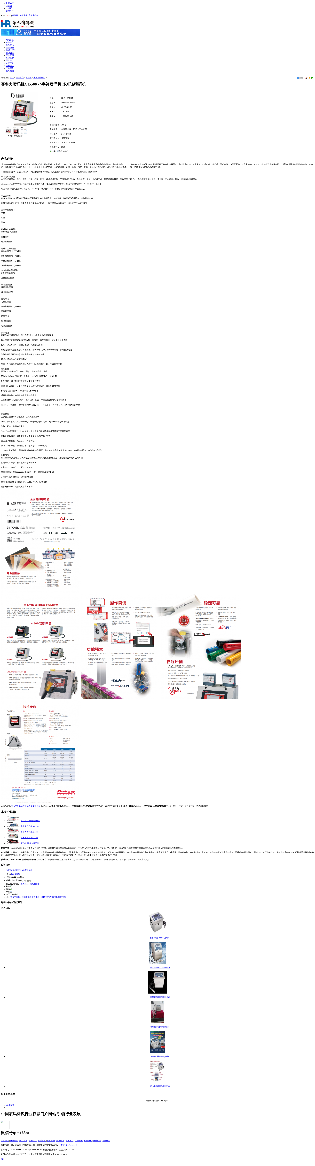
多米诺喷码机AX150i (30, 826)
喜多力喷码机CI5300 (29, 838)
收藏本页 (10, 3)
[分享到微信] (312, 78)
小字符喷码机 (39, 78)
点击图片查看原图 (15, 136)
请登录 (15, 15)
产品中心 (20, 78)
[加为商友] (24, 884)
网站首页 (5, 1141)
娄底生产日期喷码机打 (160, 1027)
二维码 (9, 8)
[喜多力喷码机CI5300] (13, 838)
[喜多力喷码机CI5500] (13, 832)
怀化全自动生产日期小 (160, 938)
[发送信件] (34, 884)
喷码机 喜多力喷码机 (30, 843)
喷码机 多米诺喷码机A (30, 821)
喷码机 (29, 78)
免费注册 (23, 15)
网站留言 (97, 1141)
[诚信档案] (15, 874)
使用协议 (51, 1141)
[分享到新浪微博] (307, 78)
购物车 (9, 11)
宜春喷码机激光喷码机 (160, 1056)
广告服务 (79, 1141)
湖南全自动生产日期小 (160, 967)
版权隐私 (60, 1141)
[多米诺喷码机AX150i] (13, 826)
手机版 (9, 6)
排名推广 (69, 1141)
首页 (12, 78)
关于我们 (33, 1141)
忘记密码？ (34, 15)
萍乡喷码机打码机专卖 (160, 1086)
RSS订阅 (106, 1141)
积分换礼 (88, 1141)
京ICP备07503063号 (69, 1145)
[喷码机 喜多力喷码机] (13, 843)
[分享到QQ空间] (309, 78)
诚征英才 (23, 1141)
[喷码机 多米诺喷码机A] (13, 821)
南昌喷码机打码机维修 (160, 997)
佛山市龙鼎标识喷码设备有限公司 (25, 806)
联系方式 (42, 1141)
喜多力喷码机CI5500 (29, 832)
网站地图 (14, 1141)
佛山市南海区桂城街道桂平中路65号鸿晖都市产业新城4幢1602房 (38, 897)
